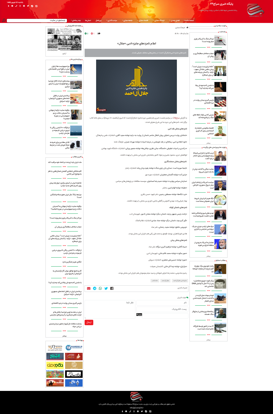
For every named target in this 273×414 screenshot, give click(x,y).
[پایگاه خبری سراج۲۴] (255, 9)
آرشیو (64, 53)
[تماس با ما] (16, 6)
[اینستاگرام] (20, 6)
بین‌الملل (98, 20)
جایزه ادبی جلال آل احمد (180, 281)
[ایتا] (36, 6)
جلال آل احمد (165, 281)
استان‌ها (88, 20)
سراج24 (176, 118)
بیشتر (208, 143)
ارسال (88, 322)
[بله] (32, 6)
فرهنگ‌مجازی (180, 27)
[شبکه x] (28, 6)
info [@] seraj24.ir (136, 407)
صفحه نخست (189, 20)
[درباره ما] (12, 6)
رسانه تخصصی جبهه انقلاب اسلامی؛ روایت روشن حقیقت (218, 10)
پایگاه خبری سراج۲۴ (221, 4)
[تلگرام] (24, 6)
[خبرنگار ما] (8, 6)
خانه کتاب (155, 281)
